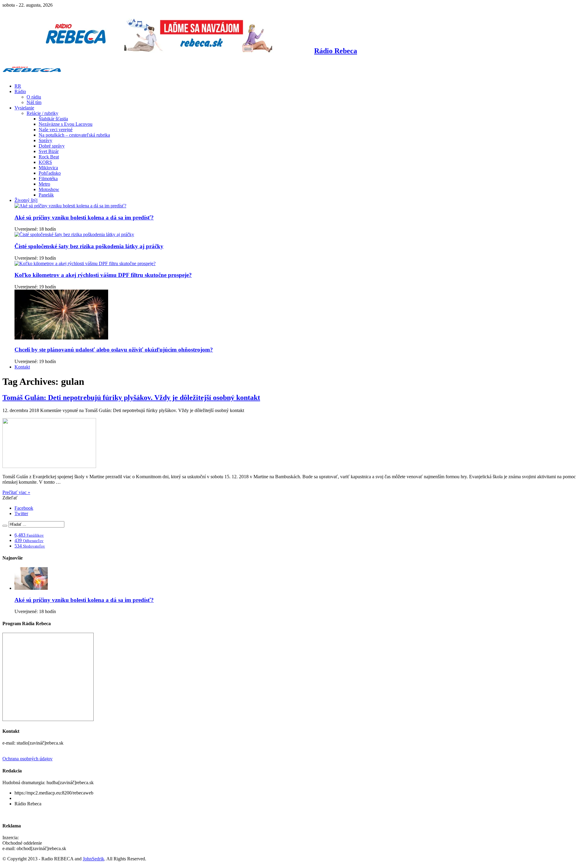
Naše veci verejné (55, 129)
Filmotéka (48, 178)
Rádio (20, 91)
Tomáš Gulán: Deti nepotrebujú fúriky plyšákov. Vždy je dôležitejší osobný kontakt (131, 397)
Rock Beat (49, 156)
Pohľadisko (50, 173)
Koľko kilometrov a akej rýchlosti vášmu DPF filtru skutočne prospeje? (103, 275)
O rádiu (34, 96)
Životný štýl (25, 200)
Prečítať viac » (16, 492)
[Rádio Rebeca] (31, 75)
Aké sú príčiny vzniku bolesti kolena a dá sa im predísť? (84, 217)
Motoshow (49, 189)
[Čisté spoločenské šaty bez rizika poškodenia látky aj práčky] (74, 234)
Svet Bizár (49, 151)
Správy (45, 140)
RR (17, 86)
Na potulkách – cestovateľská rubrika (74, 135)
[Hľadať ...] (4, 526)
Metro (44, 184)
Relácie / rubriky (42, 113)
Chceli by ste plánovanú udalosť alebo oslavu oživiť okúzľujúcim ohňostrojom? (113, 349)
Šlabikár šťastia (53, 118)
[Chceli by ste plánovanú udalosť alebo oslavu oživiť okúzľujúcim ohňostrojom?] (61, 337)
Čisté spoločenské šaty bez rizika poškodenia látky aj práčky (88, 246)
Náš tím (34, 102)
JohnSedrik (93, 858)
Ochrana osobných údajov (27, 758)
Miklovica (48, 167)
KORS (45, 162)
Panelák (46, 194)
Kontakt (22, 366)
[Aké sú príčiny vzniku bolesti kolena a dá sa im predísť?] (70, 205)
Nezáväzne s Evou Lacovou (65, 124)
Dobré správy (52, 145)
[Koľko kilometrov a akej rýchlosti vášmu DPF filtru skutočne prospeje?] (85, 263)
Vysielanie (24, 107)
